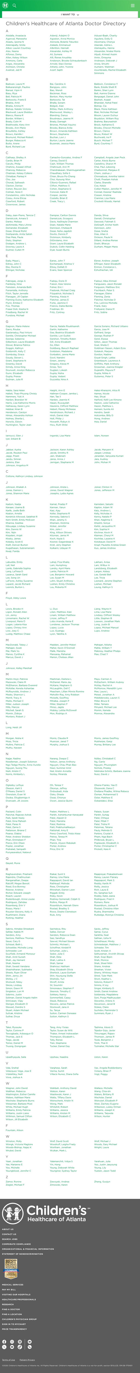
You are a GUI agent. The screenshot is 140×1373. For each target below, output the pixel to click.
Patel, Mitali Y (101, 821)
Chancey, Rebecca (15, 170)
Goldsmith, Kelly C (15, 351)
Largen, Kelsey (102, 571)
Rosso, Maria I (13, 908)
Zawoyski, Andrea (59, 1181)
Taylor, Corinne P (15, 1030)
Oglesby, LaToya (14, 785)
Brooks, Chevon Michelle (107, 127)
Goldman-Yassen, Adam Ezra (110, 348)
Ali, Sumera (56, 54)
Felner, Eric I (56, 287)
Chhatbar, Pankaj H (16, 176)
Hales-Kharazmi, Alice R (107, 390)
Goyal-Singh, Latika (104, 357)
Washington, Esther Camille (20, 1094)
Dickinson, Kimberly (60, 237)
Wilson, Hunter (102, 1116)
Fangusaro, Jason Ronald (108, 284)
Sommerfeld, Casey (60, 997)
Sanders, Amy (13, 935)
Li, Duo (54, 608)
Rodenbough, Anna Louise (20, 899)
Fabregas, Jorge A (16, 281)
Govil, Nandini (57, 357)
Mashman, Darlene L (61, 679)
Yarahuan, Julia (102, 1161)
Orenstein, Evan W (16, 794)
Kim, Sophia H (101, 529)
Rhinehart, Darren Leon (62, 889)
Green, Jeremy (57, 360)
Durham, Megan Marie (106, 246)
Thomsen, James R (104, 1036)
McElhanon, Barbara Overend (21, 685)
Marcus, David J (14, 657)
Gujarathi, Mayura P (104, 370)
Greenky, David (14, 363)
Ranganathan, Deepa (17, 880)
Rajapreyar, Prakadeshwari (108, 874)
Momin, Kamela (102, 710)
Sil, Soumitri (56, 985)
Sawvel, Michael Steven (62, 941)
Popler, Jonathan (15, 846)
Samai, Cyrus (101, 931)
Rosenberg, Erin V (15, 905)
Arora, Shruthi (101, 63)
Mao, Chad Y (101, 654)
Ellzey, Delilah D (58, 267)
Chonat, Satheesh (15, 182)
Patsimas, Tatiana (103, 827)
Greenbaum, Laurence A (107, 360)
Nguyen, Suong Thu (16, 768)
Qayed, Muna (13, 863)
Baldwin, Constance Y (106, 84)
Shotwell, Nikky (14, 982)
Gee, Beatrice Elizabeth (62, 332)
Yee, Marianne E (14, 1164)
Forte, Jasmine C (59, 303)
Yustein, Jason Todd (105, 1170)
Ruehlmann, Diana (15, 914)
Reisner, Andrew (14, 889)
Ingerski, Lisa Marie (60, 435)
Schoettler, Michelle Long (19, 947)
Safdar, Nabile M (14, 931)
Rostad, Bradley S (59, 908)
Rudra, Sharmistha (104, 911)
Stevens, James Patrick (62, 1004)
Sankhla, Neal (101, 935)
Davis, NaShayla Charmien (64, 221)
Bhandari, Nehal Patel (105, 102)
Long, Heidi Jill (14, 727)
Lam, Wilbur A (102, 565)
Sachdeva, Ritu (58, 928)
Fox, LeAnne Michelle (105, 303)
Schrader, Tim (101, 947)
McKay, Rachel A (103, 685)
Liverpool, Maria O (15, 621)
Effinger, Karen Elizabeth (107, 263)
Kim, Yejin (11, 532)
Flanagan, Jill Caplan (17, 296)
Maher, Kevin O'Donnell (62, 647)
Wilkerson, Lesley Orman (107, 1107)
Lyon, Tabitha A (58, 633)
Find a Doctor (11, 1309)
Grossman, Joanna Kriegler (108, 367)
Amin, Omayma (102, 57)
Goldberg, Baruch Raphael (64, 348)
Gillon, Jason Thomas (105, 341)
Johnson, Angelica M (17, 465)
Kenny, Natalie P (103, 516)
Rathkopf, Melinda (59, 883)
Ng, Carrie (99, 761)
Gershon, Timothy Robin (63, 338)
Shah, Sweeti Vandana (18, 966)
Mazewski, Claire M (16, 682)
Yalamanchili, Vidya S (61, 1161)
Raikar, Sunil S (57, 874)
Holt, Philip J (56, 418)
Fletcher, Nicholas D (105, 299)
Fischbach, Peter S (104, 290)
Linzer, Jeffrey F (58, 618)
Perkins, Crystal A (103, 833)
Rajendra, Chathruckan (18, 877)
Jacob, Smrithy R (59, 452)
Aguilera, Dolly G (103, 38)
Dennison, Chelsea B (61, 228)
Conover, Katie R (59, 192)
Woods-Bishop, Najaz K (18, 1147)
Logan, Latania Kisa (16, 624)
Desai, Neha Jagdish (61, 231)
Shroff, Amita (57, 982)
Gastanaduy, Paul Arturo (19, 332)
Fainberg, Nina (14, 284)
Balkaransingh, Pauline (18, 87)
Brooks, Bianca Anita (61, 127)
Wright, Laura (101, 1147)
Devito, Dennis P (59, 234)
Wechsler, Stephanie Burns (20, 1100)
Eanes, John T (57, 260)
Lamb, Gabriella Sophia (18, 568)
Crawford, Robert (15, 201)
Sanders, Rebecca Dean (62, 935)
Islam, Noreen (101, 435)
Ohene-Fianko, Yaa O (105, 785)
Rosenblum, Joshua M (106, 905)
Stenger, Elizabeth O (17, 1004)
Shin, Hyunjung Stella (61, 975)
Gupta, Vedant (57, 376)
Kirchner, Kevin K (103, 532)
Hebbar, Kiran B (14, 409)
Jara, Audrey (101, 459)
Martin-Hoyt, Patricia (17, 679)
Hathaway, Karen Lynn (18, 406)
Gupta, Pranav (13, 376)
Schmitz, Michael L (60, 944)
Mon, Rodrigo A (58, 713)
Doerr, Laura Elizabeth (62, 243)
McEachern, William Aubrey (109, 682)
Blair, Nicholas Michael (106, 112)
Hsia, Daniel (100, 421)
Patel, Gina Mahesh (16, 821)
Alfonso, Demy (14, 54)
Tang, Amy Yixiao (59, 1027)
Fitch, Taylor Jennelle (17, 293)
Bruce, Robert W (103, 134)
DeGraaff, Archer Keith (106, 224)
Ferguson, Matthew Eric (107, 287)
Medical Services (12, 1284)
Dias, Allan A (101, 234)
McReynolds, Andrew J (18, 691)
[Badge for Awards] (11, 1269)
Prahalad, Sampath (16, 849)
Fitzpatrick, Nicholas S (62, 293)
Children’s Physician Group (19, 1319)
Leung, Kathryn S (103, 587)
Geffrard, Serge (102, 332)
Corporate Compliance (16, 1244)
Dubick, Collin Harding (62, 246)
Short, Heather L (103, 978)
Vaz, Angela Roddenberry (108, 1067)
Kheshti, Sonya (102, 523)
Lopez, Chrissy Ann (16, 627)
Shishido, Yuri (57, 978)
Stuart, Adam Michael (17, 1010)
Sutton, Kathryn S (59, 1016)
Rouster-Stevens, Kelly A (19, 911)
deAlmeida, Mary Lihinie (18, 224)
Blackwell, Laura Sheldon (19, 112)
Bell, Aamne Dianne (104, 93)
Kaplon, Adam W (103, 507)
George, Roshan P (104, 335)
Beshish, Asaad (102, 99)
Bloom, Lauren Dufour (106, 115)
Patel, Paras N (13, 824)
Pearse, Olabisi (13, 833)
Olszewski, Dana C (104, 788)
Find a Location (12, 1314)
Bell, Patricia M (13, 96)
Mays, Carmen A (103, 679)
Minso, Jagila (57, 707)
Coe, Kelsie (100, 185)
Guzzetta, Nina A (59, 379)
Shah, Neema (13, 963)
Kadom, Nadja (13, 504)
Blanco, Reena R (14, 115)
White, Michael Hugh (17, 1107)
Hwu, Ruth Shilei (59, 424)
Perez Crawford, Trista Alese (65, 833)
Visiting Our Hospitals (16, 1294)
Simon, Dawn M (14, 988)
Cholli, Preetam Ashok (106, 179)
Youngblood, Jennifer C (18, 1170)
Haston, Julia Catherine (106, 402)
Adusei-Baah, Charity (105, 35)
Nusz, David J (101, 774)
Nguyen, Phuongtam (105, 764)
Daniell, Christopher (104, 218)
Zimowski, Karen (59, 1184)
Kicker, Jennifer (58, 526)
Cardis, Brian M (14, 160)
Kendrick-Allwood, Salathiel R (21, 516)
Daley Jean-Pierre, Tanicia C (20, 215)
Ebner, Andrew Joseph (106, 260)
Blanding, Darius (59, 115)
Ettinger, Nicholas (15, 270)
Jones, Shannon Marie (17, 493)
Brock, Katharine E (104, 124)
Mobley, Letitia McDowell (63, 710)
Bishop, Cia (100, 105)
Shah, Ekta (55, 957)
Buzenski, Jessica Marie (62, 143)
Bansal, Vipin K (14, 90)
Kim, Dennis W (14, 529)
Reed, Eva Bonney (15, 886)
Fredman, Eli (56, 309)
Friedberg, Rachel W (17, 312)
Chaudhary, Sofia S (60, 173)
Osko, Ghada (57, 794)
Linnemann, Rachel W (17, 618)
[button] (132, 4)
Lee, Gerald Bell (102, 574)
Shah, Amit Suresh (15, 957)
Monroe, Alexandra (104, 713)
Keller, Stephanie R (60, 513)
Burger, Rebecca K (16, 140)
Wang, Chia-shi (102, 1091)
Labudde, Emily (14, 562)
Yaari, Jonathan (14, 1161)
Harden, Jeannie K (59, 399)
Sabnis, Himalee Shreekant (20, 928)
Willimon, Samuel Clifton (19, 1116)
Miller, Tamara (101, 704)
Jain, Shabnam (58, 456)
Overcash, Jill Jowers (17, 800)
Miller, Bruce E (101, 701)
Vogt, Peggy (101, 1074)
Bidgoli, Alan (57, 105)
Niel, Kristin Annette (60, 771)
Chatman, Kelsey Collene (19, 173)
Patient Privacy (27, 1360)
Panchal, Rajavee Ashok (18, 814)
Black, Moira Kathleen (105, 109)
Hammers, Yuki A (15, 396)
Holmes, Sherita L (15, 418)
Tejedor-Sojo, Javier (104, 1030)
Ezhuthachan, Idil (103, 270)
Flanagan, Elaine (103, 293)
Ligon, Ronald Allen (16, 612)
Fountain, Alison (14, 1130)
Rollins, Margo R (58, 902)
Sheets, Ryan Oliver (16, 972)
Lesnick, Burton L (15, 587)
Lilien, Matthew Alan (61, 612)
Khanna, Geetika (14, 523)
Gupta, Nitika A (102, 373)
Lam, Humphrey (58, 565)
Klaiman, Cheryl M (103, 535)
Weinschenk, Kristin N (61, 1100)
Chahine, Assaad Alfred (18, 166)
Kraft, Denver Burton (17, 544)
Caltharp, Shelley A (16, 157)
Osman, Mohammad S (106, 794)
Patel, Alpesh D (58, 817)
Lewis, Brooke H (14, 608)
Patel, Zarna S (13, 827)
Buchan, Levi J (58, 137)
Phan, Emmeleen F (16, 839)
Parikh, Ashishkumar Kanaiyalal (66, 814)
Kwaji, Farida (12, 551)
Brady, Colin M (13, 121)
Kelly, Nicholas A (103, 513)
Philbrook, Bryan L (104, 839)
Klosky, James (13, 538)
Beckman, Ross (58, 93)
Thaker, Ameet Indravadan (64, 1033)
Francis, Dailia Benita (61, 306)
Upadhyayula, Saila (16, 1057)
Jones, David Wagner (61, 490)
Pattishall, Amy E (59, 830)
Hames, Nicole (101, 393)
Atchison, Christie (15, 66)
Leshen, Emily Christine (62, 584)
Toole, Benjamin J (103, 1039)
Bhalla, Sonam (57, 102)
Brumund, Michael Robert (19, 137)
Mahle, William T (103, 647)
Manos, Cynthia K (15, 654)
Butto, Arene (12, 143)
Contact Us (9, 1234)
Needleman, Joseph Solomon (21, 761)
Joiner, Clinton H (103, 487)
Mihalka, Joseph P (59, 701)
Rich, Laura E (101, 889)
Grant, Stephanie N (16, 360)
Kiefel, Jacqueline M (104, 526)
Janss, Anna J (57, 459)
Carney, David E (58, 160)
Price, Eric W (57, 849)
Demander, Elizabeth (17, 228)
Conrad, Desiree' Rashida (107, 192)
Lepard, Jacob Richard (18, 584)
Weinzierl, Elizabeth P (105, 1100)
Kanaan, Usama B (15, 507)
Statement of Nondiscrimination (22, 1254)
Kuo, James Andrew (105, 548)
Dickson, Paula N (103, 237)
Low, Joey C (12, 630)
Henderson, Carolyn (16, 412)
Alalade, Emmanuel (60, 45)
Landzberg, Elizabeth (105, 568)
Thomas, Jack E (14, 1036)
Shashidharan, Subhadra (19, 969)
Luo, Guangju (57, 630)
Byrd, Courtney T (103, 143)
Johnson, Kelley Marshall (19, 668)
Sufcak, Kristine (14, 1013)
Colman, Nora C (14, 192)
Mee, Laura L (101, 691)
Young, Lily (100, 1167)
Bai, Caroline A (58, 84)
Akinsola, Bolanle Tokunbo (64, 41)
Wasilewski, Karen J (60, 1094)
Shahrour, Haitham (60, 966)
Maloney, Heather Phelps (107, 651)
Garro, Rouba (13, 329)
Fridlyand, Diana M (104, 309)
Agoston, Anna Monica (62, 38)
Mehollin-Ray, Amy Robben (64, 694)
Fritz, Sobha (100, 312)
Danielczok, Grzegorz (61, 218)
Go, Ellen (54, 345)
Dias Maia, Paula (14, 237)
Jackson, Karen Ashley (62, 449)
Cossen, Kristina (102, 195)
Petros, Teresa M (58, 836)
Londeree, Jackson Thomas (64, 624)
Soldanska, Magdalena (106, 994)
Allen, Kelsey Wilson (16, 57)
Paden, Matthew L (59, 811)
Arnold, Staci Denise (61, 63)
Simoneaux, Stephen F (62, 988)
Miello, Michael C (15, 701)
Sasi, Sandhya (57, 938)
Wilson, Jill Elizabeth (17, 1119)
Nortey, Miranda (58, 774)
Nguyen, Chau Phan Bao (63, 764)
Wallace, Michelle (103, 1088)
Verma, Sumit (57, 1071)
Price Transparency (14, 1329)
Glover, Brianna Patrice (18, 345)
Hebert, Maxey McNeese (63, 409)
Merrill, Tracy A (14, 697)
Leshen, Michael (102, 584)
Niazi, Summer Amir (60, 768)
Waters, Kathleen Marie (18, 1097)
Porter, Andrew (58, 846)
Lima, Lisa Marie (102, 612)
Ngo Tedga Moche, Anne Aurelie (23, 764)
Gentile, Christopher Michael (21, 335)
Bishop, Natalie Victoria (18, 109)
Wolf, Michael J (102, 1141)
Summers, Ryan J (103, 1013)
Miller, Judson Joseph (17, 704)
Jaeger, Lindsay (102, 452)
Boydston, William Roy (106, 118)
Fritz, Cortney (57, 312)
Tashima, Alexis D (103, 1027)
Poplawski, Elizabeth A (106, 843)
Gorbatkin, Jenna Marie (62, 354)
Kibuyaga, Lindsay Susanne (20, 526)
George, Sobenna (15, 338)
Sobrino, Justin (14, 994)
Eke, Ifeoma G (13, 267)
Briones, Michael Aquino (63, 124)
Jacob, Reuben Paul (16, 452)
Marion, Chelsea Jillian (61, 657)
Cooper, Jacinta (58, 195)
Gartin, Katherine (59, 329)
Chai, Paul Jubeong (104, 166)
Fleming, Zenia (102, 296)
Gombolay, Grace (15, 354)
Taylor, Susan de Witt (61, 1030)
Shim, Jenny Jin (14, 975)
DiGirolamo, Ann (59, 240)
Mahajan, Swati (14, 647)
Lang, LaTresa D (14, 571)
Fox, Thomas (13, 306)
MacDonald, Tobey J (16, 644)
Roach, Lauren (13, 895)
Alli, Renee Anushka (60, 57)
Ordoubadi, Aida (59, 791)
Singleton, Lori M (15, 991)
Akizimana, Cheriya (104, 41)
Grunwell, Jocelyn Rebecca (20, 370)
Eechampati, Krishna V (62, 263)
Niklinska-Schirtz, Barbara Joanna (112, 771)
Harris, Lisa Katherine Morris (20, 402)
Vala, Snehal (12, 1067)
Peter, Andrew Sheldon (18, 836)
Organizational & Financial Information (28, 1249)
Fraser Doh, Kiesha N (17, 309)
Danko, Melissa (14, 221)
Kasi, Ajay (55, 510)
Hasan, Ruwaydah (59, 402)
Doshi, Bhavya (102, 243)
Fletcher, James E (59, 299)
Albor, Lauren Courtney (18, 48)
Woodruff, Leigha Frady (63, 1144)
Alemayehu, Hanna (104, 48)
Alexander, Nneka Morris (107, 51)
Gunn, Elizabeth (14, 373)
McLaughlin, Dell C (60, 688)
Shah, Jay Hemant (15, 960)
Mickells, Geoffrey (59, 697)
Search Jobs (9, 1239)
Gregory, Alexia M (59, 363)
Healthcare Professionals (19, 1299)
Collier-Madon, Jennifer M (108, 188)
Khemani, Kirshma (59, 523)
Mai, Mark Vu (12, 651)
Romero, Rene (101, 902)
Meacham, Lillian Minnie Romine (67, 691)
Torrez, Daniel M (14, 1043)
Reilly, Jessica (101, 886)
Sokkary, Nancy (58, 994)
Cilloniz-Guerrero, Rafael (63, 182)
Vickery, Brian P (102, 1071)
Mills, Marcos (12, 707)
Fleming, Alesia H (59, 296)
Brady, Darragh (58, 121)
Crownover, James (15, 204)
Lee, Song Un (13, 577)
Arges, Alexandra (15, 63)
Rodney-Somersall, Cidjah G (65, 899)
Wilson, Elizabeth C (60, 1116)
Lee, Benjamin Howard (62, 574)
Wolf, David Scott (59, 1141)
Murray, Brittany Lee (105, 744)
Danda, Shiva (101, 215)
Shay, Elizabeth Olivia (61, 969)
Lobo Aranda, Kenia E (61, 621)
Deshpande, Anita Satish (19, 234)
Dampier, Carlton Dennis (63, 215)
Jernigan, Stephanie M (62, 462)
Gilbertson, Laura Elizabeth (20, 341)
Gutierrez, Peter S (103, 376)
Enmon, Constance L (105, 267)
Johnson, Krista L (59, 487)
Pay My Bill (9, 1289)
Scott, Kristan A (102, 950)
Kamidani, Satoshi (103, 504)
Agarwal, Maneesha (16, 38)
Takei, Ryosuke (13, 1027)
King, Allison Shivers (61, 532)
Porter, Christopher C (105, 846)
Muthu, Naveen (14, 747)
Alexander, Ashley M (61, 51)
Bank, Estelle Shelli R (105, 87)
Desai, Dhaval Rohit (16, 231)
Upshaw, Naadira (59, 1057)
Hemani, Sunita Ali (104, 409)
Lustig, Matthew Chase (18, 633)
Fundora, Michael (15, 315)
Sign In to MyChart (14, 1324)
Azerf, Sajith (56, 70)
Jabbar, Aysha (13, 449)
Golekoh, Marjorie (103, 351)
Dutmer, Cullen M (15, 249)
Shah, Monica (101, 960)
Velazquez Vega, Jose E (18, 1071)
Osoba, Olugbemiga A (18, 797)
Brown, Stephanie (59, 134)
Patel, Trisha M (102, 824)
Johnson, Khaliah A (16, 487)
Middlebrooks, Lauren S (106, 697)
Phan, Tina (55, 839)
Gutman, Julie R (14, 379)
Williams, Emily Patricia (18, 1110)
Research (8, 1304)
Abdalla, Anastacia (16, 35)
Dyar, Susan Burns (59, 249)
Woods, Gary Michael (105, 1144)
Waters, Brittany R (104, 1094)
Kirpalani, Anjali (14, 535)
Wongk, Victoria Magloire (19, 1144)
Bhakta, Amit (13, 102)
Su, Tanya (55, 1010)
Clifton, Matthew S (60, 185)
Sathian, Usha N (102, 938)
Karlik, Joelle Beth (15, 510)
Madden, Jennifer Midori (63, 644)
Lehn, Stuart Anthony (61, 580)
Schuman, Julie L (59, 950)
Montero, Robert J (15, 716)
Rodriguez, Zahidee (16, 902)
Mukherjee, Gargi (103, 741)
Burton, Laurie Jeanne (61, 140)
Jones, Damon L (14, 490)
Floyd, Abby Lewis (16, 598)
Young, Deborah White (62, 1167)
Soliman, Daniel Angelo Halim (21, 997)
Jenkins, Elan (13, 462)
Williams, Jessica (59, 1110)
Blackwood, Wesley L (61, 112)
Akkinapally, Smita (15, 45)
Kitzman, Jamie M (59, 535)
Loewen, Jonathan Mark (107, 621)
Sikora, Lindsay (14, 985)
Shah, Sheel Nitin (103, 963)
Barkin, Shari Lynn (103, 90)
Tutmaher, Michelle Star (106, 1046)
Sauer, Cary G (13, 941)
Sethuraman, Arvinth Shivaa (109, 953)
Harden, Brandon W (16, 399)
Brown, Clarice (102, 131)
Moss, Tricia (12, 741)
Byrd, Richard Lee (15, 146)
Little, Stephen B (103, 618)
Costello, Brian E (59, 198)
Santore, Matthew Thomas (20, 938)
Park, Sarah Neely (15, 817)
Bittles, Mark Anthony (61, 109)
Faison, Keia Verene (60, 284)
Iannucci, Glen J (14, 435)
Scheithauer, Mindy (104, 941)
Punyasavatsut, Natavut (18, 852)
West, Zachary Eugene (106, 1103)
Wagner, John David (17, 1088)
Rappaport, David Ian (61, 880)
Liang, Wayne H (102, 608)
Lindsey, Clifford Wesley (107, 615)
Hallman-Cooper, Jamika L (64, 393)
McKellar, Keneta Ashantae (20, 688)
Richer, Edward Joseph (18, 892)
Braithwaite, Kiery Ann (18, 124)
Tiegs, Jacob (12, 1039)
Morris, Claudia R (59, 738)
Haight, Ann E (57, 390)
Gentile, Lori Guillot (60, 335)
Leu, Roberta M (58, 587)
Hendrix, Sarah (102, 412)
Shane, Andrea (102, 966)
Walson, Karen (57, 1091)
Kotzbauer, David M (104, 541)
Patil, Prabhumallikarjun (62, 827)
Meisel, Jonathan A (104, 694)
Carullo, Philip (13, 163)
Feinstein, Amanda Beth (19, 287)
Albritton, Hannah (59, 48)
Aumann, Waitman (104, 66)
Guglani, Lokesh (58, 370)
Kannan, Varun (57, 507)
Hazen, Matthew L (103, 406)
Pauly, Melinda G (103, 830)
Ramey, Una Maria (59, 877)
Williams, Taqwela (103, 1113)
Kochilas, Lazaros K (104, 538)
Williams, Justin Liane (17, 1113)
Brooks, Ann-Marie (16, 127)
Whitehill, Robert (59, 1107)
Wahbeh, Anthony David (63, 1088)
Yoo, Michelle (13, 1167)
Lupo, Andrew (102, 630)
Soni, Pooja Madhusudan (107, 997)
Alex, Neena (12, 51)
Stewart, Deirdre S (15, 1007)
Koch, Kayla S (57, 538)
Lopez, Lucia (57, 627)
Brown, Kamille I (14, 134)
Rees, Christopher (59, 886)
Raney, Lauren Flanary (106, 877)
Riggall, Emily (57, 892)
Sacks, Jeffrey (101, 928)
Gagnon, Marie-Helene (18, 326)
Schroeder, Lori (14, 950)
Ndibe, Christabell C (105, 758)
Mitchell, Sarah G (15, 710)
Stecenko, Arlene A (104, 1000)
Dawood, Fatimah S (104, 221)
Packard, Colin (13, 811)
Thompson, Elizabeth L (62, 1036)
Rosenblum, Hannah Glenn (64, 905)
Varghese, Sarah (58, 1067)
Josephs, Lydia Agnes (61, 493)
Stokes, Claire (101, 1007)
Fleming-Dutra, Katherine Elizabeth (24, 299)
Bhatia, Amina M (14, 105)
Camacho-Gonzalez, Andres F (66, 157)
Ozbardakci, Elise (103, 800)
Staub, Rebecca (58, 1000)
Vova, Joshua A (14, 1077)
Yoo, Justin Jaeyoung (105, 1164)
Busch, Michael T (103, 140)
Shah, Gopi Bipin (103, 957)
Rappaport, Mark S (104, 880)
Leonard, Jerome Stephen (108, 580)
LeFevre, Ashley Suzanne (19, 580)
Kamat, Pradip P (58, 504)
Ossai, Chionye (58, 797)
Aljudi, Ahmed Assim (105, 54)
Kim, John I (56, 529)
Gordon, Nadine (102, 354)
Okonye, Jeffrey (58, 788)
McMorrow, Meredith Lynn (108, 688)
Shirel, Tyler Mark (103, 975)
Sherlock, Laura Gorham (63, 972)
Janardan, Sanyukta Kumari (108, 456)
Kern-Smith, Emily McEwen (20, 519)
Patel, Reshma (57, 824)
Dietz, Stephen (13, 240)
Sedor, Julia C (57, 953)
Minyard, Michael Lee (105, 707)
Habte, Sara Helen (15, 390)
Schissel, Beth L (14, 944)
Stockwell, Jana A (59, 1007)
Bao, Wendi (56, 90)
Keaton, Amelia (14, 513)
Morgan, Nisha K (14, 738)
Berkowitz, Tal (57, 99)
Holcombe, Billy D (103, 415)
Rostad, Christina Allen (106, 908)
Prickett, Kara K (102, 849)
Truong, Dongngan (16, 1046)
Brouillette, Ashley (15, 131)
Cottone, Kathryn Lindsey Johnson (24, 476)
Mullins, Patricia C (15, 744)
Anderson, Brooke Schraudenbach (68, 60)
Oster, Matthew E (103, 797)
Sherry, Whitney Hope (106, 972)
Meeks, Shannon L (15, 694)
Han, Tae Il (55, 396)
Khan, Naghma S (103, 519)
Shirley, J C (12, 978)
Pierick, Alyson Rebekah (63, 843)
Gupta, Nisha (57, 373)
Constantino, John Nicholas (20, 195)
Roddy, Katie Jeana (104, 895)
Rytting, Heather (14, 917)
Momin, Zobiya (14, 713)
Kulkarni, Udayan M (60, 548)
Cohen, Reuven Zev (16, 188)
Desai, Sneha (101, 231)
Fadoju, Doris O (58, 281)
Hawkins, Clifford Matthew (64, 406)
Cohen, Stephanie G (60, 188)
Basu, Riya (11, 93)
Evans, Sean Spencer (61, 270)
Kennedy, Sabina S (60, 516)
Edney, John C (13, 263)
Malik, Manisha (57, 651)
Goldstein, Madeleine (61, 351)
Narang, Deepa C (59, 758)
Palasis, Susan (101, 811)
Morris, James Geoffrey (106, 738)
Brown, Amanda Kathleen (63, 131)
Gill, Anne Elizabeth (60, 341)
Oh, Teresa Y (56, 785)
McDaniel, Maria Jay (60, 682)
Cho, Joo (10, 179)
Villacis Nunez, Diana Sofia (64, 1074)
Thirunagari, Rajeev (104, 1033)
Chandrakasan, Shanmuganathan (67, 170)
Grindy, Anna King (15, 367)
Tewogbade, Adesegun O (19, 1033)
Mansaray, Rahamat (60, 654)
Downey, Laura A (15, 246)
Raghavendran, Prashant (19, 874)
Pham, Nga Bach (103, 836)
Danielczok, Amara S (17, 218)
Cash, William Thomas (62, 163)
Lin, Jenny (11, 615)
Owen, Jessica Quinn (61, 800)
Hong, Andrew (102, 418)
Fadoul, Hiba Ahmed (105, 281)
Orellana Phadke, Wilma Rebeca (111, 791)
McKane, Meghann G (61, 685)
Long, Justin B (102, 624)
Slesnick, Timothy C (60, 991)
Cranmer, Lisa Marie (104, 198)
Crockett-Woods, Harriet (107, 201)
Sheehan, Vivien (102, 969)
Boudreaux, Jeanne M (61, 118)
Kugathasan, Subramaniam (20, 548)
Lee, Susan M (57, 577)
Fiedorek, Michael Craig (62, 290)
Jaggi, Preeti (12, 456)
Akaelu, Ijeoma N (15, 41)
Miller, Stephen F (59, 704)
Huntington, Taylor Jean (18, 424)
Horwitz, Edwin (14, 421)
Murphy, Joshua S (59, 744)
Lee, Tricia (99, 577)
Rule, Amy (55, 914)
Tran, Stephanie (58, 1043)
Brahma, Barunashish (105, 121)
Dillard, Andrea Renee (106, 240)
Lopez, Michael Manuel (106, 627)
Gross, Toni (56, 367)
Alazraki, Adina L (103, 45)
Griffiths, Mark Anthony (106, 363)
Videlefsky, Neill (14, 1074)
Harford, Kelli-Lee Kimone (108, 399)
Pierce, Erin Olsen (15, 843)
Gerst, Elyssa (101, 338)
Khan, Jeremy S (58, 519)
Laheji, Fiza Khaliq (59, 562)
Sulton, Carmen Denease (63, 1013)
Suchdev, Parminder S (106, 1010)
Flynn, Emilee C (14, 303)
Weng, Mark (56, 1103)
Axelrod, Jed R (14, 70)
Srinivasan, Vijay (14, 1000)
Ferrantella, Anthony (17, 290)
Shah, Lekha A (57, 960)
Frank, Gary (100, 306)
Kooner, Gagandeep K (61, 541)
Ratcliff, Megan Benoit (17, 883)
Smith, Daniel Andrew (106, 991)
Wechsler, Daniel (103, 1097)
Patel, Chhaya (101, 817)
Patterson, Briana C (16, 830)
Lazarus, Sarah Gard (16, 574)
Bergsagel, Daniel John (106, 96)
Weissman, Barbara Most (19, 1103)
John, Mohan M (102, 462)
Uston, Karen (101, 1057)
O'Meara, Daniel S (15, 791)
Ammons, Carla (14, 60)
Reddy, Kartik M (102, 883)
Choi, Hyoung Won (60, 179)
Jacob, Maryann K (103, 449)
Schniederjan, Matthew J (107, 944)
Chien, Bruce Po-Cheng (62, 176)
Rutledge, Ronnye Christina (109, 914)
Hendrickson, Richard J (62, 412)
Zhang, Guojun (102, 1181)
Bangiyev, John (58, 87)
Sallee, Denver (57, 931)
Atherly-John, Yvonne (61, 66)
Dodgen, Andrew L (16, 243)
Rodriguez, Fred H (104, 899)
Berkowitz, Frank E (16, 99)
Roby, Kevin (56, 895)
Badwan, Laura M (15, 84)
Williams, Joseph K (104, 1110)
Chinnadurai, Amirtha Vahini (109, 176)
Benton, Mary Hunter (61, 96)
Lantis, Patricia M (59, 571)
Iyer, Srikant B (13, 438)
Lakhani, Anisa (102, 562)
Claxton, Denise (14, 185)
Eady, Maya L (13, 260)
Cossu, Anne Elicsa (16, 198)
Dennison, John (102, 228)
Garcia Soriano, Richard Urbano (111, 326)
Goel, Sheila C (101, 345)
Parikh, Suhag (101, 814)
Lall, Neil (10, 565)
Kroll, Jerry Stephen (60, 544)
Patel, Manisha (57, 821)
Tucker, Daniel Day (60, 1046)
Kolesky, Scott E (14, 541)
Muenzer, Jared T (59, 741)
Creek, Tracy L (57, 201)
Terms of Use (8, 1360)
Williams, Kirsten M (60, 1113)
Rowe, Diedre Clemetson (63, 911)
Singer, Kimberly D (104, 988)
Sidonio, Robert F (103, 982)
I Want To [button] (68, 14)
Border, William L (15, 118)
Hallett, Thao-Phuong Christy (21, 393)
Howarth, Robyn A (60, 421)
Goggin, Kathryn (14, 348)
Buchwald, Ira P (102, 137)
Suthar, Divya (13, 1016)
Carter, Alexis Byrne (104, 160)
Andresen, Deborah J (105, 60)
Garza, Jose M (101, 329)
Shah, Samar (56, 963)
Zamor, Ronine (13, 1181)
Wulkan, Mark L (58, 1150)
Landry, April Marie (60, 568)
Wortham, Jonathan (60, 1147)
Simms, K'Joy (101, 985)
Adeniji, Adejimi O (59, 35)
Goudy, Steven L (14, 357)
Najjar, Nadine (13, 758)
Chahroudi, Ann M (59, 166)
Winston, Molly (14, 1141)
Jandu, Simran (13, 459)
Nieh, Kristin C (13, 771)
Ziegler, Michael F (15, 1184)
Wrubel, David (13, 1150)
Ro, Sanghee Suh (103, 892)
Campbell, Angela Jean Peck (109, 157)
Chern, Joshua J (102, 173)
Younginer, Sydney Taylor (63, 1170)
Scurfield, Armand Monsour (20, 953)
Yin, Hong (55, 1164)
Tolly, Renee (56, 1039)
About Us (8, 1229)
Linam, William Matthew (63, 615)
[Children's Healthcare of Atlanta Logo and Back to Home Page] (5, 3)
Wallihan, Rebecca (15, 1091)
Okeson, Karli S (14, 788)
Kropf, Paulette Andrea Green (110, 544)
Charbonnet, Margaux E (107, 170)
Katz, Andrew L (102, 510)
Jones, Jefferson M (104, 490)
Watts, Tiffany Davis (60, 1097)
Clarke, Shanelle (102, 182)
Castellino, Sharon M (105, 163)
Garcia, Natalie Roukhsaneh (64, 326)
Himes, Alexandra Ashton (19, 415)
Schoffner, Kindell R (60, 947)
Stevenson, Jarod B (104, 1004)
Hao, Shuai (100, 396)
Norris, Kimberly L (15, 774)
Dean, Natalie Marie (60, 224)
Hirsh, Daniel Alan (59, 415)
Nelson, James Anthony (62, 761)
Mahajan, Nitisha (103, 644)
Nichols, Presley (102, 768)
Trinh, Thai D (101, 1043)
